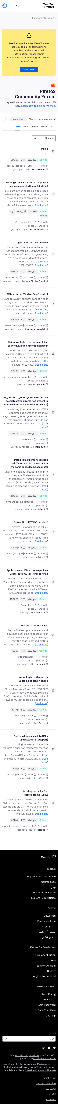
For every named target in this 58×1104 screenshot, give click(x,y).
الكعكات (51, 1094)
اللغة (53, 1033)
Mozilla (48, 857)
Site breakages (25, 657)
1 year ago (18, 169)
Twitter (54, 1048)
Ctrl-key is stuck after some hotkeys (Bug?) (35, 793)
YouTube (49, 1048)
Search (17, 5)
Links (30, 774)
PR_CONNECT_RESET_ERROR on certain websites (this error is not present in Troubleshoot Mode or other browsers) (25, 401)
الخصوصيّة (50, 1088)
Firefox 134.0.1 (18, 119)
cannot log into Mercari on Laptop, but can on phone (33, 679)
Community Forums (42, 18)
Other (30, 166)
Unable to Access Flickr (34, 625)
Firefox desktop (46, 921)
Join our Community (44, 892)
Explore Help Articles (43, 898)
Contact (51, 1099)
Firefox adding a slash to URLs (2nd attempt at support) (31, 738)
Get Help (51, 1015)
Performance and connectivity (18, 377)
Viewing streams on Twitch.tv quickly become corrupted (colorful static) (26, 184)
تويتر (53, 887)
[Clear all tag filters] (6, 119)
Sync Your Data (47, 1010)
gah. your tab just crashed (33, 242)
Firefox (41, 166)
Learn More (29, 69)
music (44, 148)
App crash (28, 277)
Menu (11, 5)
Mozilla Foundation (44, 1058)
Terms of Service (46, 1083)
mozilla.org (49, 1078)
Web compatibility (24, 222)
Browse (29, 325)
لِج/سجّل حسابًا (48, 994)
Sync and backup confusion (19, 502)
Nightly (51, 971)
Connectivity (27, 439)
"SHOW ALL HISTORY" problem (31, 522)
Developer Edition (45, 955)
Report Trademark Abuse (41, 876)
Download (50, 915)
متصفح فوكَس (49, 937)
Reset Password (46, 1005)
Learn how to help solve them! (35, 105)
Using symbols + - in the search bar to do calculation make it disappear (28, 344)
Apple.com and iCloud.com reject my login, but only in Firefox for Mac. (27, 572)
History (29, 553)
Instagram (44, 1048)
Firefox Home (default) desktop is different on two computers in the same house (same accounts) (29, 463)
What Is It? (49, 999)
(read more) (41, 205)
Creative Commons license (40, 1070)
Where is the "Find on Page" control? (27, 294)
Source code (48, 881)
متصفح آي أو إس (47, 931)
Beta (53, 960)
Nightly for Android (44, 976)
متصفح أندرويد (49, 926)
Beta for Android (46, 965)
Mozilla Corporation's (27, 1055)
